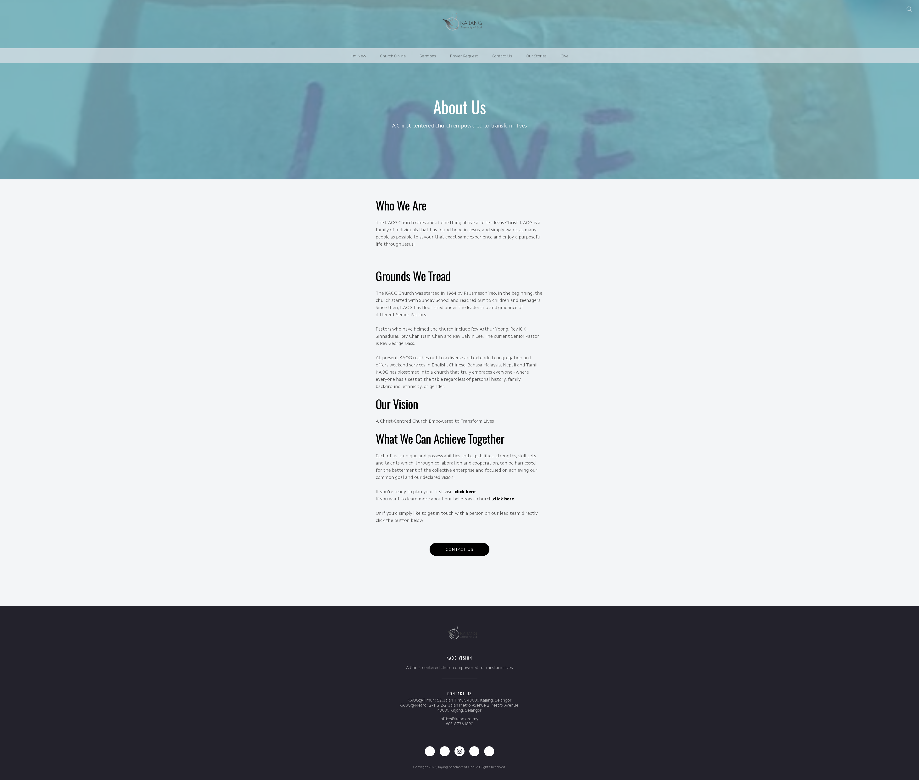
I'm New (358, 56)
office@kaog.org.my (459, 718)
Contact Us (502, 56)
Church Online (393, 56)
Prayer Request (464, 56)
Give (564, 56)
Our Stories (536, 56)
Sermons (428, 56)
